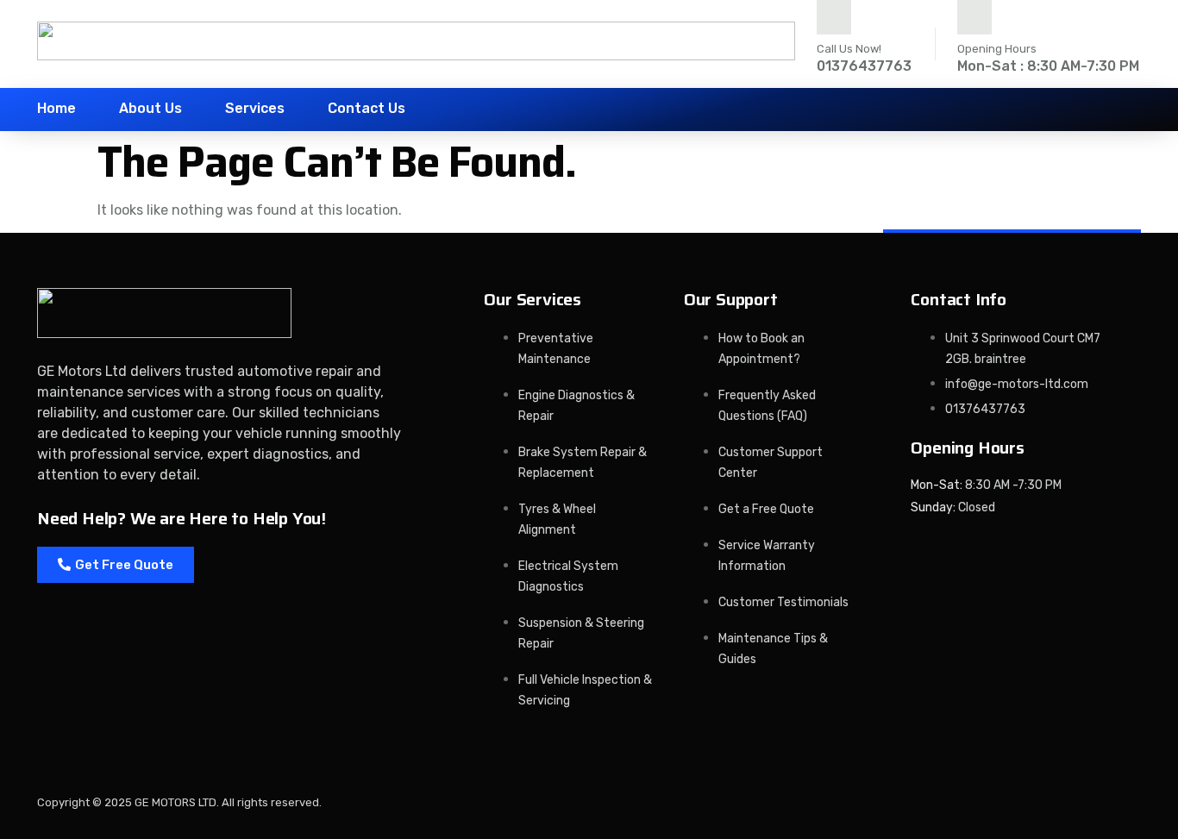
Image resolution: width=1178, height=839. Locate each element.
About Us (150, 108)
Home (56, 108)
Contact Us (366, 108)
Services (255, 108)
